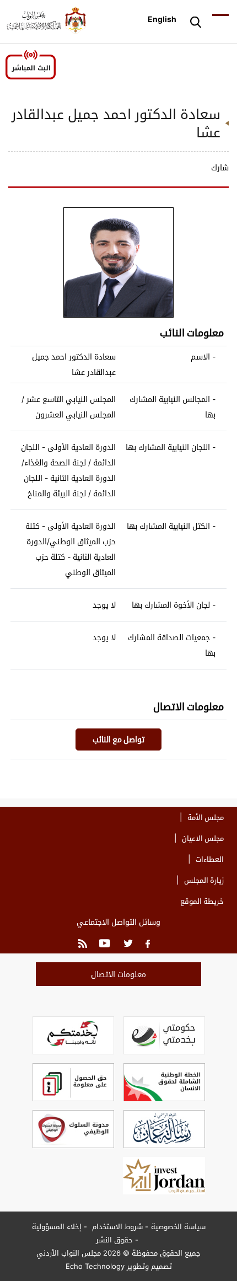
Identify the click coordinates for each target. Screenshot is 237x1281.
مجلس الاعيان (203, 838)
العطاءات (210, 859)
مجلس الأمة (205, 817)
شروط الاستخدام (116, 1226)
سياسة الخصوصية (178, 1226)
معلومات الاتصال (118, 974)
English (162, 19)
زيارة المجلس (204, 880)
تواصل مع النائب (118, 739)
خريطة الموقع (202, 901)
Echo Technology (95, 1266)
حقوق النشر (114, 1239)
